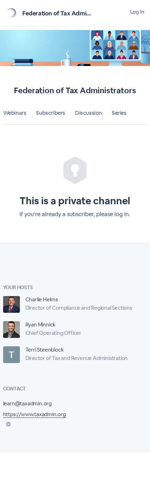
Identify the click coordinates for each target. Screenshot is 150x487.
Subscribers (50, 113)
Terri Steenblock (44, 349)
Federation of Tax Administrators (67, 13)
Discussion (88, 113)
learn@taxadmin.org (27, 403)
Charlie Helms (41, 299)
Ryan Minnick (40, 324)
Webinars (15, 113)
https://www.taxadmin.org (34, 414)
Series (119, 113)
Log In (137, 11)
